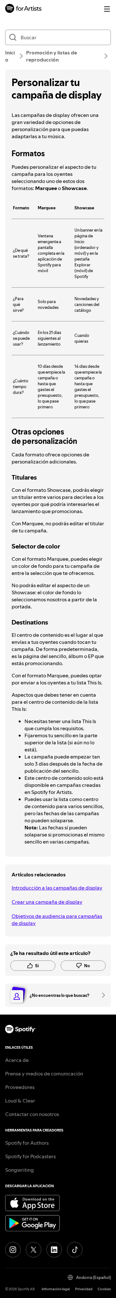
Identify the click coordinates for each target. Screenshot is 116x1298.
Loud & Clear (20, 1100)
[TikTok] (74, 1249)
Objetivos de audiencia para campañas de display (57, 919)
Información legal (56, 1289)
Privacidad (83, 1289)
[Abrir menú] (107, 9)
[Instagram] (13, 1249)
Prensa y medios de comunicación (44, 1073)
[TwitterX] (33, 1249)
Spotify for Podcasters (30, 1156)
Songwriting (19, 1169)
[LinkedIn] (54, 1249)
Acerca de (17, 1060)
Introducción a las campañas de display (57, 887)
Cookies (104, 1289)
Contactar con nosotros (32, 1114)
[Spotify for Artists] (23, 9)
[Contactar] (101, 995)
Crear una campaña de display (47, 901)
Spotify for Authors (27, 1142)
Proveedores (19, 1087)
